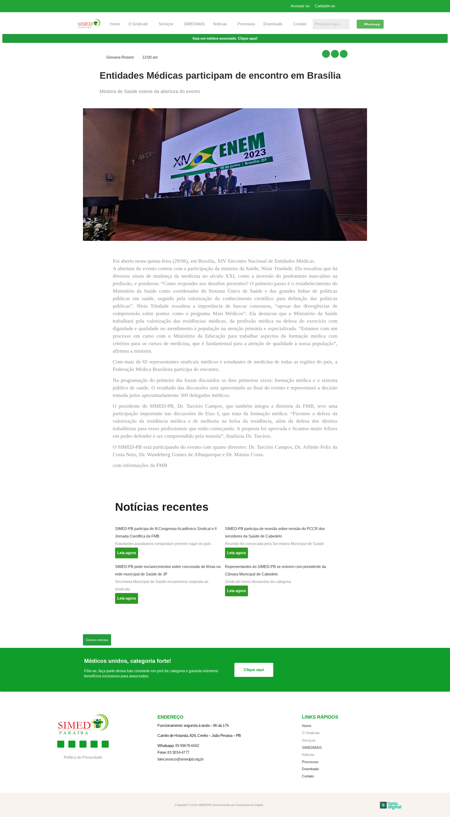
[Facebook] (60, 744)
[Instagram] (71, 744)
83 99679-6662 (187, 746)
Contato (299, 24)
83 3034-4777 (178, 752)
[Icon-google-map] (94, 744)
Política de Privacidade (83, 757)
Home (115, 24)
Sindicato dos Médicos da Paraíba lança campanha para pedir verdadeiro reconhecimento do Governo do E (203, 640)
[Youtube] (82, 744)
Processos (246, 24)
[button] (139, 24)
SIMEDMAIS (194, 24)
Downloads (272, 24)
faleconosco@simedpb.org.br (180, 759)
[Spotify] (105, 744)
